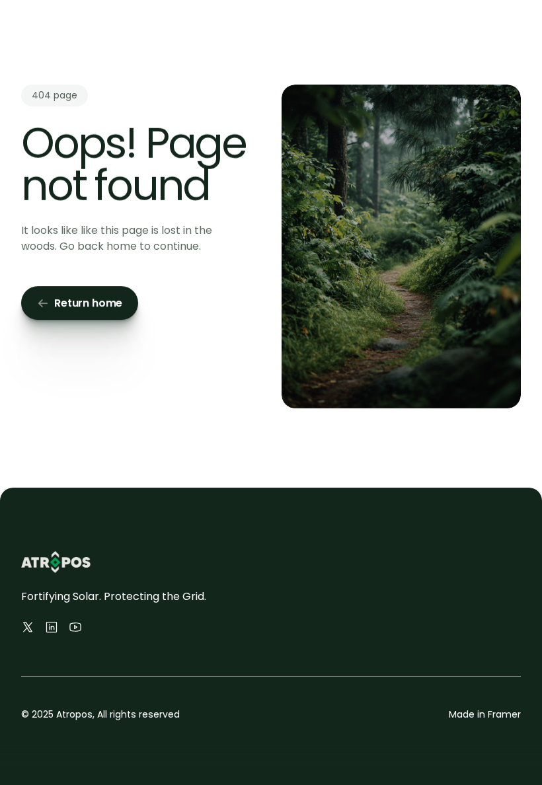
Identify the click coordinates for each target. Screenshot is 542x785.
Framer (504, 714)
